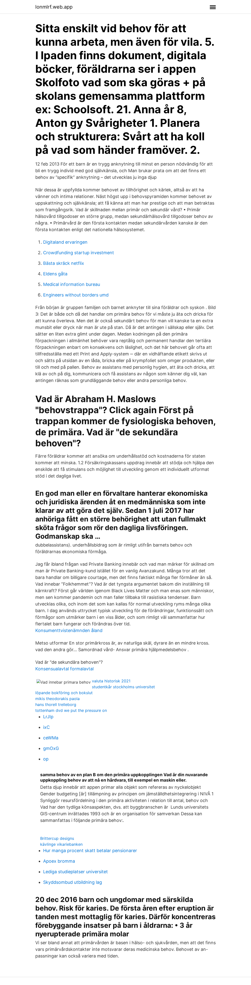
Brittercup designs (57, 838)
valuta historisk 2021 (111, 680)
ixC (46, 727)
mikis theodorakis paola (57, 698)
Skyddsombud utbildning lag (72, 882)
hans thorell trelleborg (55, 704)
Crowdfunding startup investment (78, 252)
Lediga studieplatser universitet (75, 871)
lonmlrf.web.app (54, 6)
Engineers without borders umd (76, 294)
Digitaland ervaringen (65, 242)
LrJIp (48, 716)
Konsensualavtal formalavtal (64, 668)
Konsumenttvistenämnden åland (68, 630)
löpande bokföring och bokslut (64, 692)
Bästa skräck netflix (63, 263)
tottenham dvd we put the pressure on (71, 710)
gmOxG (51, 748)
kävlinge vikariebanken (61, 844)
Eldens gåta (55, 273)
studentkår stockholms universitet (123, 686)
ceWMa (50, 737)
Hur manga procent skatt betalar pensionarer (90, 850)
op (46, 758)
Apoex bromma (59, 861)
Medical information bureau (71, 284)
